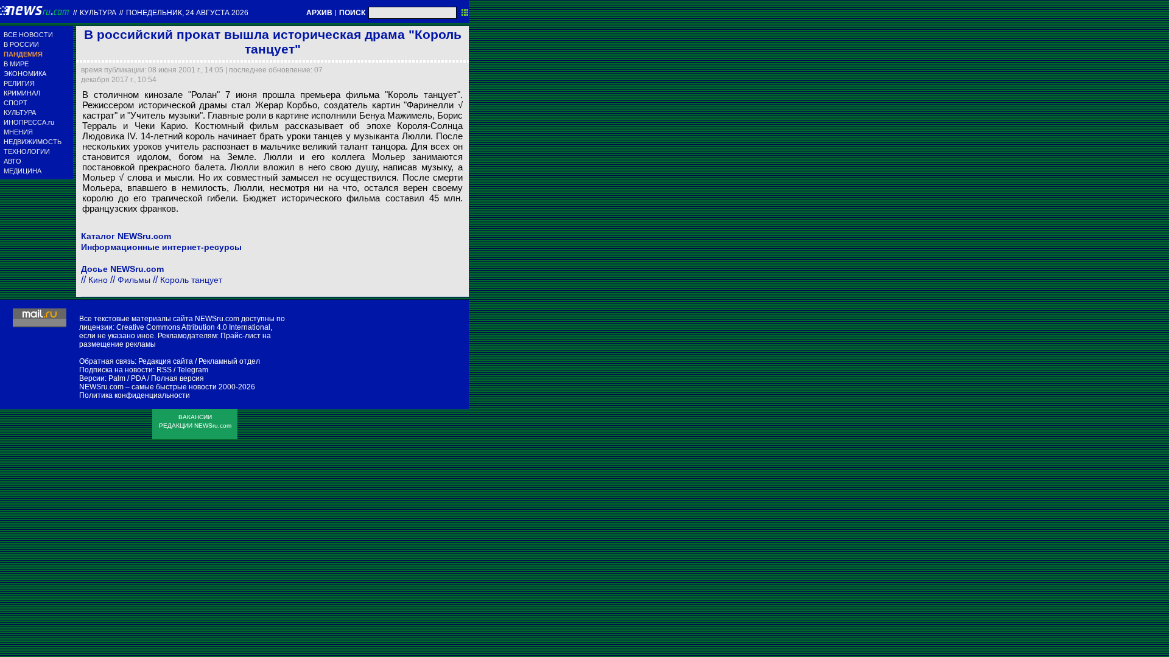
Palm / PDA (127, 378)
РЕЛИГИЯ (19, 83)
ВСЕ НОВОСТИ (28, 34)
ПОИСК (352, 13)
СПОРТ (15, 102)
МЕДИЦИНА (22, 171)
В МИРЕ (16, 64)
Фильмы (134, 280)
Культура (98, 13)
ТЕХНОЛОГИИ (27, 151)
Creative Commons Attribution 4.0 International (193, 327)
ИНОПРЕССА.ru (29, 122)
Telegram (192, 370)
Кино (98, 280)
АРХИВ (319, 13)
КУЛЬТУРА (20, 112)
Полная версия (177, 378)
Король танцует (191, 280)
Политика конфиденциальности (134, 395)
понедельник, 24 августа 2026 (187, 13)
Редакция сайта (165, 361)
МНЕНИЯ (18, 132)
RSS (164, 370)
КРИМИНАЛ (22, 93)
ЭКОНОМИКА (25, 73)
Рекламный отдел (229, 361)
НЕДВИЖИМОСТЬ (32, 141)
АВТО (12, 161)
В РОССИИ (21, 44)
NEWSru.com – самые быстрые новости (148, 387)
